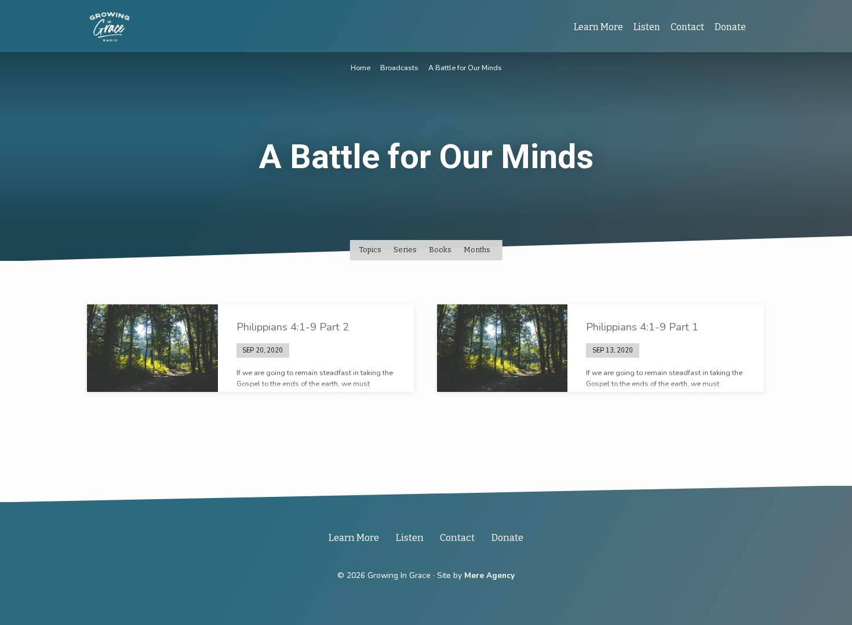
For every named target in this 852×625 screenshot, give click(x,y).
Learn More (598, 26)
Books (441, 249)
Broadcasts (399, 67)
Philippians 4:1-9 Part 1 (642, 326)
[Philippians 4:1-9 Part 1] (502, 347)
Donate (730, 26)
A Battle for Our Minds (465, 67)
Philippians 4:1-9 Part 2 (292, 326)
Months (478, 249)
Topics (371, 249)
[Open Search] (760, 27)
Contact (687, 26)
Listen (646, 26)
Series (406, 249)
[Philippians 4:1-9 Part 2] (152, 347)
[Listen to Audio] (299, 349)
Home (360, 67)
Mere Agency (489, 575)
